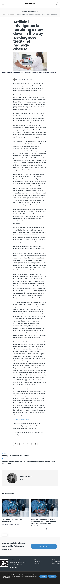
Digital (36, 559)
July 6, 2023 (41, 529)
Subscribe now (44, 546)
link (20, 435)
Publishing (37, 563)
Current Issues (38, 561)
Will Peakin (5, 524)
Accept (43, 576)
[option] (15, 512)
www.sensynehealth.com (21, 419)
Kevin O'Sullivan (20, 79)
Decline (52, 576)
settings (8, 577)
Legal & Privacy (56, 561)
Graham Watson (35, 529)
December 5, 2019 (28, 79)
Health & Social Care (11, 14)
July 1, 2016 (10, 524)
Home (4, 14)
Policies (54, 559)
